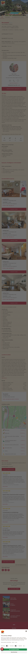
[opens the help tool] (2, 649)
